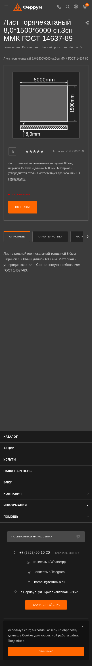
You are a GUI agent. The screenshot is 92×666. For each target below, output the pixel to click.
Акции (9, 448)
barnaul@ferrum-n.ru (49, 582)
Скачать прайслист (47, 604)
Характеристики (50, 236)
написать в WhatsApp (49, 562)
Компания (12, 494)
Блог (8, 482)
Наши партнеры (18, 471)
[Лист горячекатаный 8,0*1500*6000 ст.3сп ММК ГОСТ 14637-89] (46, 105)
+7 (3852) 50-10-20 (34, 552)
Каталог (11, 436)
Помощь (11, 516)
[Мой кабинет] (76, 7)
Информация (15, 505)
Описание (17, 236)
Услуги (10, 459)
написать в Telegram (49, 572)
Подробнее (16, 640)
